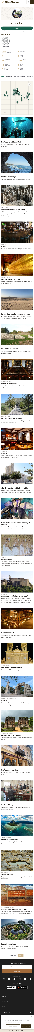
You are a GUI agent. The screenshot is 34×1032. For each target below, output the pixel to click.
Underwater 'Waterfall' (9, 840)
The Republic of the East (9, 770)
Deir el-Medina (6, 559)
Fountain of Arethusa (8, 944)
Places (4, 996)
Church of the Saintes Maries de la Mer (14, 488)
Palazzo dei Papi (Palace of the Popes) (14, 596)
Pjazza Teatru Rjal (7, 633)
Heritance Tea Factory (9, 384)
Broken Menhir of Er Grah (10, 349)
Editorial (5, 1001)
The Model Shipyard (8, 805)
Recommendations (19, 76)
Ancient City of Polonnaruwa (11, 735)
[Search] (28, 2)
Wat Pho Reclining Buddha (10, 279)
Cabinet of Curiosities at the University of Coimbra (15, 523)
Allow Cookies (26, 1026)
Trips (3, 1007)
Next (20, 955)
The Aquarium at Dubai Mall (11, 142)
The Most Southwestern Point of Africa (14, 909)
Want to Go (9, 76)
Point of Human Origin (8, 177)
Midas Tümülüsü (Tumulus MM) (11, 418)
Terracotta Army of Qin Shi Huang (13, 210)
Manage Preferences (13, 1026)
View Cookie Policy (17, 1022)
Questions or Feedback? (17, 1030)
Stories (29, 76)
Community (6, 1012)
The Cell (4, 453)
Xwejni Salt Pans (7, 874)
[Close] (31, 1017)
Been (2, 76)
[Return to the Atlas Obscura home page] (11, 2)
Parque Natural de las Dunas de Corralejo (15, 314)
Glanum (4, 700)
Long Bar (4, 246)
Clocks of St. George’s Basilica (11, 667)
